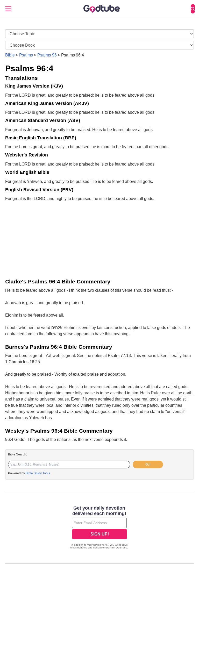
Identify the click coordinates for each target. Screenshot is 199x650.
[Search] (193, 8)
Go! (147, 464)
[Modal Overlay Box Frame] (99, 528)
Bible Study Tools (38, 473)
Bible (10, 55)
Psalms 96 (47, 55)
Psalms (26, 55)
